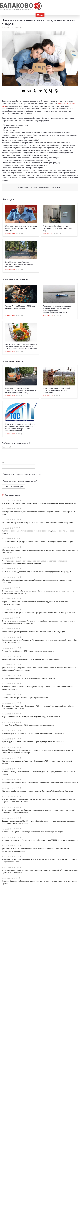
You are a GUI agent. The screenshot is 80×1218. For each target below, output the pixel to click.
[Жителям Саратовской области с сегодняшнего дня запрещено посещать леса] (20, 730)
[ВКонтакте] (29, 90)
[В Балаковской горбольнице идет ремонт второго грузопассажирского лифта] (59, 214)
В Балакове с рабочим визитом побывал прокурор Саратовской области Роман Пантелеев (21, 228)
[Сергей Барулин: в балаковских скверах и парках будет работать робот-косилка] (20, 738)
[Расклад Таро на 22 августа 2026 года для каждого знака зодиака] (20, 648)
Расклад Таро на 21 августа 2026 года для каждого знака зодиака (28, 725)
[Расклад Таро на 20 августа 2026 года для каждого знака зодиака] (21, 294)
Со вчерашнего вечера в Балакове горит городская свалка (25, 697)
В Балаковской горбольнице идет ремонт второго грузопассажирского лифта (57, 228)
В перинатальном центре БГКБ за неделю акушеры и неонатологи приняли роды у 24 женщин (38, 612)
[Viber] (50, 90)
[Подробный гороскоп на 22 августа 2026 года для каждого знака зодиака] (20, 656)
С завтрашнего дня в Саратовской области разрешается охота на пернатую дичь (56, 390)
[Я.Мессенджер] (23, 90)
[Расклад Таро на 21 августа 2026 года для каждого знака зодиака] (20, 722)
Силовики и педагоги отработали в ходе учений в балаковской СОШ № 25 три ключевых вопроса (40, 840)
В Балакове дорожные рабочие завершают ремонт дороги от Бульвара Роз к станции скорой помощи (20, 390)
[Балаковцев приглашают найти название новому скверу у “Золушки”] (20, 675)
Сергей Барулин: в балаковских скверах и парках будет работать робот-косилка (33, 742)
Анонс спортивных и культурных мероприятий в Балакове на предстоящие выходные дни (37, 542)
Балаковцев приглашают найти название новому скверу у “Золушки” (29, 678)
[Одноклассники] (34, 90)
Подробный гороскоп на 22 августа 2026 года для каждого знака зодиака (31, 659)
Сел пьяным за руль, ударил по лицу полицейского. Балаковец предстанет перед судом (36, 572)
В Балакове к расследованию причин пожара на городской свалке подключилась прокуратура (39, 503)
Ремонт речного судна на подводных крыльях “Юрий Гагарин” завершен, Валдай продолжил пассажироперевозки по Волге (57, 309)
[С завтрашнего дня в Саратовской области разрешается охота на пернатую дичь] (59, 376)
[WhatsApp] (56, 90)
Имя (3, 463)
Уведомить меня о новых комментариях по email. (22, 474)
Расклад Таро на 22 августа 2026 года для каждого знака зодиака (28, 651)
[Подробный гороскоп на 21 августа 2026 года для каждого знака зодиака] (20, 713)
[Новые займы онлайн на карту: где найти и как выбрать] (20, 28)
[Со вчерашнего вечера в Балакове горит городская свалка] (20, 694)
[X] (45, 90)
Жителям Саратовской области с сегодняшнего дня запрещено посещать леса (33, 733)
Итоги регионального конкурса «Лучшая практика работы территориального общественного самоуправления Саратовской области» (20, 427)
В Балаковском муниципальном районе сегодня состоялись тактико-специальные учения (37, 522)
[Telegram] (40, 90)
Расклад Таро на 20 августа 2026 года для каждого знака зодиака (20, 307)
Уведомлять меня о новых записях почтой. (20, 481)
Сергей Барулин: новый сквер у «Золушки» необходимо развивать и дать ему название (19, 264)
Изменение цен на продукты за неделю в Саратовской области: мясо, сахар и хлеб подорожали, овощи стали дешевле (21, 346)
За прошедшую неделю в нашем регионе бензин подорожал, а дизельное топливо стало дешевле (40, 782)
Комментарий (7, 447)
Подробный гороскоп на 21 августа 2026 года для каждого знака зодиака (31, 717)
